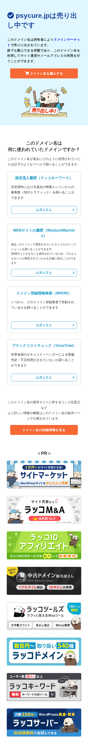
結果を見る (44, 210)
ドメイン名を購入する (46, 73)
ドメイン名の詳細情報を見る (43, 430)
